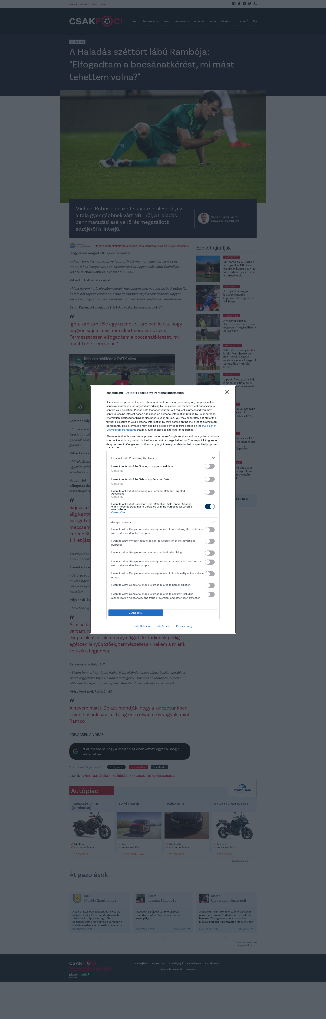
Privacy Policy (184, 626)
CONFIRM (136, 612)
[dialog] (163, 509)
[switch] (210, 466)
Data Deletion (142, 626)
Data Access (163, 626)
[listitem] (163, 458)
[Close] (228, 393)
